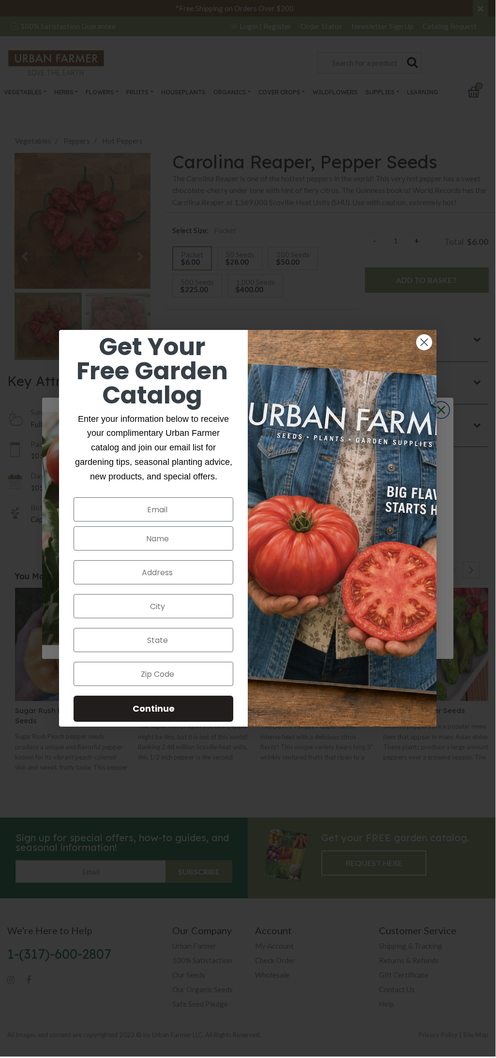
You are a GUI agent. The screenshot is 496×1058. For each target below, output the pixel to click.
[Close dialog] (424, 342)
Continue (154, 708)
